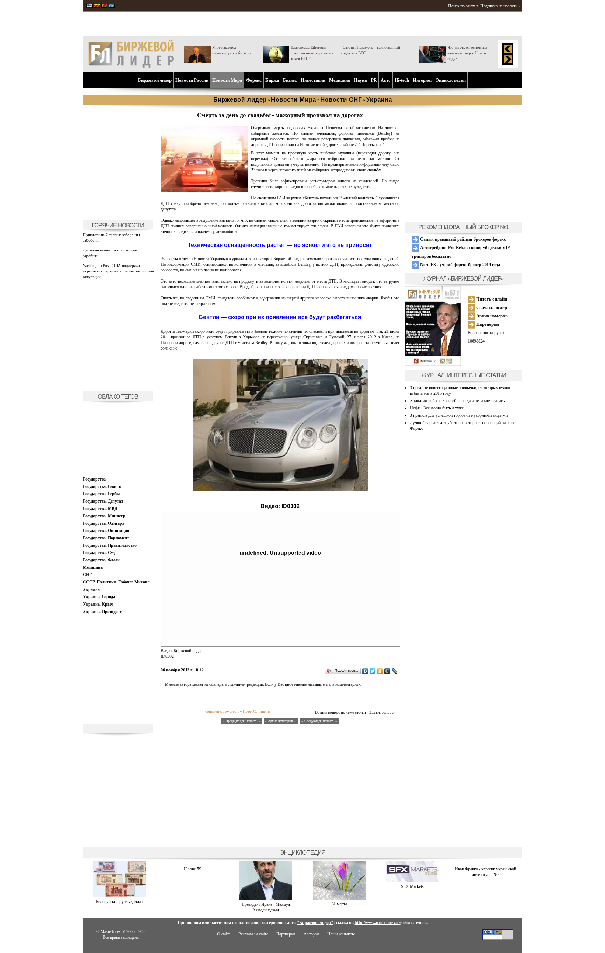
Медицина (339, 80)
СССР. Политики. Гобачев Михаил (116, 582)
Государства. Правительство (110, 545)
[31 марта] (339, 898)
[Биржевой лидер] (131, 66)
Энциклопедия (451, 80)
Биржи (272, 80)
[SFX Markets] (412, 880)
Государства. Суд (99, 552)
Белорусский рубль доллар (119, 901)
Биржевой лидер (155, 80)
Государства (94, 479)
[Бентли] (204, 190)
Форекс (254, 80)
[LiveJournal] (394, 671)
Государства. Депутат (103, 501)
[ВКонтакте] (365, 671)
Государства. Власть (102, 486)
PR (374, 80)
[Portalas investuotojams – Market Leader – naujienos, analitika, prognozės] (97, 6)
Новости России (191, 80)
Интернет (422, 80)
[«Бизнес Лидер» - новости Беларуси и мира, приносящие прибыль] (104, 6)
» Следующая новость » (319, 721)
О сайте (223, 934)
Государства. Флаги (101, 560)
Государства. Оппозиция (106, 530)
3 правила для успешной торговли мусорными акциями (459, 415)
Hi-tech (402, 80)
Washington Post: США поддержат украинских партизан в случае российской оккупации (118, 271)
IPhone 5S (192, 868)
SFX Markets (412, 886)
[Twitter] (372, 671)
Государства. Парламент (106, 538)
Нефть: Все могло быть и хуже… (439, 408)
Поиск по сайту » (463, 6)
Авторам (311, 934)
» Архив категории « (281, 721)
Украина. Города (99, 596)
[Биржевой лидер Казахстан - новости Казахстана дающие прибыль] (112, 6)
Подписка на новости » (500, 6)
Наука (360, 80)
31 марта (339, 904)
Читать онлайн (491, 299)
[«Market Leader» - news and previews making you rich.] (89, 6)
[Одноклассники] (380, 671)
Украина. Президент (102, 611)
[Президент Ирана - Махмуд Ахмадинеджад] (265, 898)
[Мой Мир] (387, 671)
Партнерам (487, 324)
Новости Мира (227, 80)
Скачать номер (491, 307)
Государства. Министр (104, 515)
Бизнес (290, 80)
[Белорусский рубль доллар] (119, 895)
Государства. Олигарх (103, 523)
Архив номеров (491, 315)
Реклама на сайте (253, 934)
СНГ (87, 574)
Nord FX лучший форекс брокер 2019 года (459, 264)
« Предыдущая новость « (241, 721)
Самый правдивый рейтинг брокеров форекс (462, 239)
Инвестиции (313, 80)
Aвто (386, 80)
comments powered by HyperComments (237, 711)
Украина (91, 589)
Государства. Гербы (101, 493)
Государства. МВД (100, 508)
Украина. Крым (98, 604)
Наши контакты (341, 934)
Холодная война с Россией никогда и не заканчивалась (457, 400)
